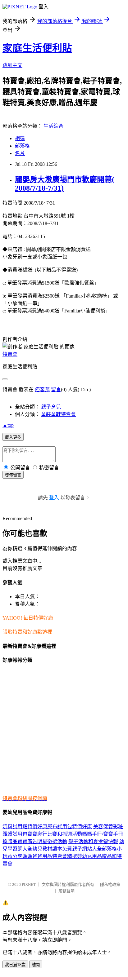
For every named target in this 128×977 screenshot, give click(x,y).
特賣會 (9, 354)
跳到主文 (12, 65)
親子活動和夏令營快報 (93, 841)
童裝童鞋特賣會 (58, 414)
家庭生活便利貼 (37, 48)
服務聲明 (66, 891)
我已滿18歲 (15, 964)
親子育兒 (51, 406)
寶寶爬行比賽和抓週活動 (54, 834)
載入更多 (13, 437)
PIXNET (29, 884)
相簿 (20, 138)
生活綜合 (53, 126)
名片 (20, 153)
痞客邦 (42, 389)
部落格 (22, 145)
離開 (36, 964)
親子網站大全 (87, 848)
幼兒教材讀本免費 (52, 848)
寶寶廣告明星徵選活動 (42, 841)
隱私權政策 (110, 884)
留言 (56, 389)
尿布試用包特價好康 (69, 826)
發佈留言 (13, 475)
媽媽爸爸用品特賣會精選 (49, 856)
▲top (8, 425)
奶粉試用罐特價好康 (24, 826)
